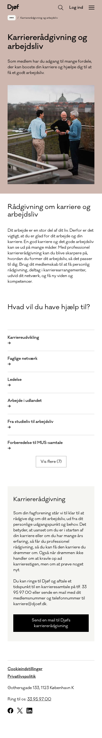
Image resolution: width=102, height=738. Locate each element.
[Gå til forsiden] (13, 7)
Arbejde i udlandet (25, 403)
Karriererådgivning (39, 499)
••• (11, 17)
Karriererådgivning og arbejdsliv (39, 18)
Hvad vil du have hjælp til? (49, 307)
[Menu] (91, 7)
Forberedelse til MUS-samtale (35, 445)
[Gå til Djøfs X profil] (20, 710)
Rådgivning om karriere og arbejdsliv (49, 211)
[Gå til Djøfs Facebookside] (10, 710)
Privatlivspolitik (22, 676)
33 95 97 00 (39, 699)
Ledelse (15, 382)
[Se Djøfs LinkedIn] (29, 710)
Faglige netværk (22, 361)
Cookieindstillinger (25, 669)
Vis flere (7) (51, 461)
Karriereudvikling (23, 340)
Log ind (76, 7)
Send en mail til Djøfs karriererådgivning (51, 623)
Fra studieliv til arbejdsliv (30, 424)
